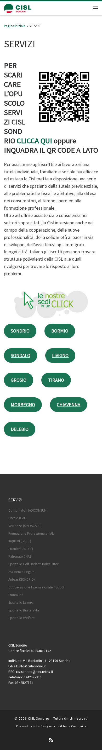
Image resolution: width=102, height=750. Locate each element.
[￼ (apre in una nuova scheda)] (51, 303)
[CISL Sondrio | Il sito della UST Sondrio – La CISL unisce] (17, 7)
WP (35, 726)
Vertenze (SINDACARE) (25, 526)
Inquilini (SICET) (19, 541)
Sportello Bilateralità (23, 610)
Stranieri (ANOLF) (20, 549)
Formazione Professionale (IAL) (31, 533)
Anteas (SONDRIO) (21, 579)
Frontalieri (15, 595)
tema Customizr (74, 726)
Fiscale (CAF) (17, 518)
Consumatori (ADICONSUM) (28, 510)
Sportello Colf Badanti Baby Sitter (33, 564)
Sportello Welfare (21, 618)
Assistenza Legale (21, 572)
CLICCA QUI (34, 140)
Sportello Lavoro (20, 602)
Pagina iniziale (15, 26)
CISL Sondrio (38, 718)
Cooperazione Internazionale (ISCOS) (36, 587)
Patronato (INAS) (20, 556)
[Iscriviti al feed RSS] (51, 740)
